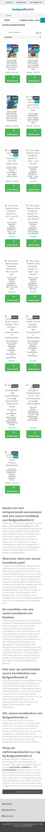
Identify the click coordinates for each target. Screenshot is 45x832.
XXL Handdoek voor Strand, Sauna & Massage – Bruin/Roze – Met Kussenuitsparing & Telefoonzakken (33, 348)
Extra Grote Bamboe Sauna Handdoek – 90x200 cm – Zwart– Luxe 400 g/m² (33, 283)
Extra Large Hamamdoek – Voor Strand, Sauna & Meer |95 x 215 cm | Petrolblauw (12, 116)
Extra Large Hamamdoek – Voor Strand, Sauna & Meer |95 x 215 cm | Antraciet (12, 64)
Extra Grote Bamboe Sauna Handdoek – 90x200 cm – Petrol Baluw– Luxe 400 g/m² (33, 228)
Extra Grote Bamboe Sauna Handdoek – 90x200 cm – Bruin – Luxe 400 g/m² (33, 172)
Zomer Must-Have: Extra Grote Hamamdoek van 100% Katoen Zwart (11, 171)
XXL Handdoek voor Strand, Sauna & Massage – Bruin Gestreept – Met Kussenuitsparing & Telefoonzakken (12, 349)
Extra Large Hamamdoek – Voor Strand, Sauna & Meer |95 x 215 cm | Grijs (33, 64)
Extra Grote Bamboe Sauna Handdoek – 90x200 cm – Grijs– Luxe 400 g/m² (12, 228)
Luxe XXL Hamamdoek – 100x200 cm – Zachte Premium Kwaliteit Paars (12, 474)
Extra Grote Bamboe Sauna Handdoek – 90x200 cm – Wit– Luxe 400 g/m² (12, 283)
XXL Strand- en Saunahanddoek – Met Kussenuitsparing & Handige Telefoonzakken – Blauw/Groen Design (12, 417)
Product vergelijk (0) (14, 32)
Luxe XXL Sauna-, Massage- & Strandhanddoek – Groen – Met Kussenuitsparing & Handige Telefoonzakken (33, 413)
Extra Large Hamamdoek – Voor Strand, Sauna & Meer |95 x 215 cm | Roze (33, 118)
